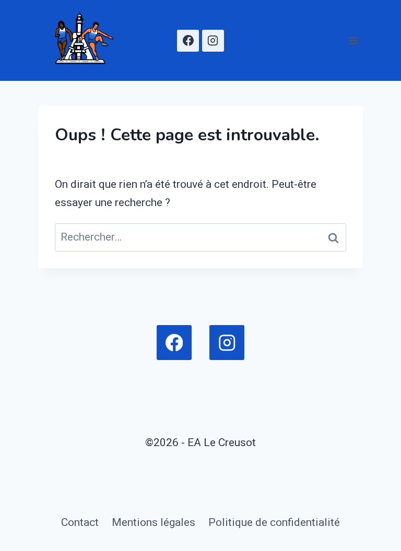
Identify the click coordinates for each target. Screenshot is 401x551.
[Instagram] (213, 41)
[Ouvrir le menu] (353, 40)
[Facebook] (188, 41)
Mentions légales (153, 522)
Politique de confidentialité (274, 522)
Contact (80, 522)
